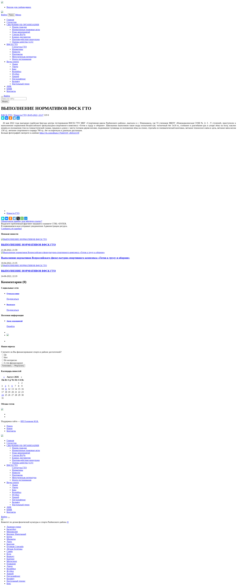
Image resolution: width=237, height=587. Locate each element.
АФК (9, 86)
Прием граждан (19, 27)
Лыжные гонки (14, 527)
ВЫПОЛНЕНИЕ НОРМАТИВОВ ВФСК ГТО (28, 244)
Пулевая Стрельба (15, 546)
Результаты (19, 366)
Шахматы (11, 539)
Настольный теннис (16, 581)
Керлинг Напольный (16, 534)
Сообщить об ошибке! (11, 228)
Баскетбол (11, 529)
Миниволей (12, 532)
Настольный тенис (21, 84)
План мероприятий (21, 32)
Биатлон (10, 544)
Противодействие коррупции (26, 39)
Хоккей (15, 76)
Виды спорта (13, 61)
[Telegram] (14, 118)
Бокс (14, 69)
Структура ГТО (19, 47)
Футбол (15, 74)
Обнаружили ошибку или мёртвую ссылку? (21, 221)
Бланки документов (21, 37)
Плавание (11, 564)
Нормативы (17, 49)
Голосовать (7, 366)
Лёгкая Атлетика (14, 549)
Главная (10, 20)
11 (6, 389)
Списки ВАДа (18, 34)
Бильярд (16, 81)
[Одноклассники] (10, 118)
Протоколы (17, 54)
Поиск (10, 426)
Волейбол (16, 71)
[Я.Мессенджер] (2, 118)
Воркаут (10, 556)
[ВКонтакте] (6, 118)
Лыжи (15, 64)
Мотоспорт (12, 561)
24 (3, 395)
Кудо (9, 554)
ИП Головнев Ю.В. (30, 421)
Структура (11, 22)
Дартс (9, 541)
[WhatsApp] (22, 218)
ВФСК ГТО (12, 44)
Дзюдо (15, 66)
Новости (16, 52)
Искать (5, 101)
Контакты (11, 91)
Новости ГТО (20, 115)
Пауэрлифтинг (19, 79)
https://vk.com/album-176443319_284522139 (59, 133)
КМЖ (9, 89)
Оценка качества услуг (22, 42)
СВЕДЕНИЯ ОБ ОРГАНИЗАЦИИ (23, 24)
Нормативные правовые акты (26, 29)
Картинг (11, 559)
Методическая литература (24, 57)
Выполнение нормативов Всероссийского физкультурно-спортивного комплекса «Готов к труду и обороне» (65, 257)
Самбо (10, 551)
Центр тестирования (21, 59)
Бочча (9, 536)
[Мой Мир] (18, 118)
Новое (9, 428)
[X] (18, 218)
